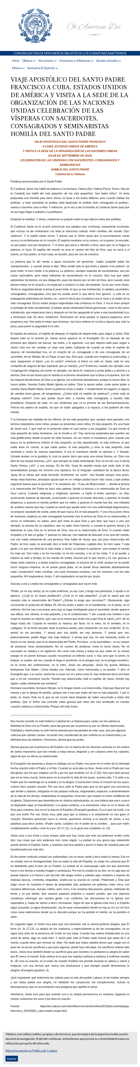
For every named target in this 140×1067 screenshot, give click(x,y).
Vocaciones (46, 60)
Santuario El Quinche (41, 68)
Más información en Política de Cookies (31, 1050)
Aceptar (11, 1058)
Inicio (15, 60)
